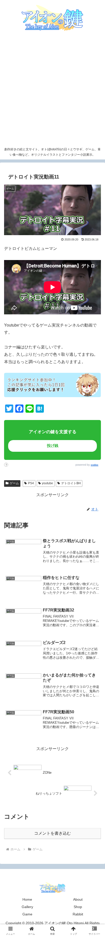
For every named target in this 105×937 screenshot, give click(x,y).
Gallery (27, 907)
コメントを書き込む (52, 833)
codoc (94, 464)
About (78, 899)
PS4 (31, 483)
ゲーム (14, 483)
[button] (90, 719)
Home (27, 899)
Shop (78, 907)
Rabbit (78, 914)
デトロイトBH (71, 483)
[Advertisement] (52, 90)
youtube (47, 483)
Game (27, 914)
